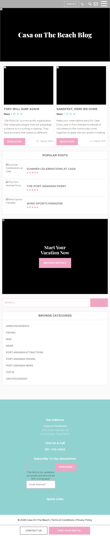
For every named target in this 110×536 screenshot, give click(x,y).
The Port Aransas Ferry (46, 186)
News (9, 345)
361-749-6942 (55, 449)
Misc (9, 339)
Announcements (17, 326)
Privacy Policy (84, 520)
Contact (71, 4)
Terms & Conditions (62, 520)
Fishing (11, 332)
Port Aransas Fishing (20, 359)
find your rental (69, 530)
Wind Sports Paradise (45, 203)
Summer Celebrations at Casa (51, 168)
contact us (34, 530)
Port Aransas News (19, 365)
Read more (14, 141)
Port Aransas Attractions (24, 352)
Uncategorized (16, 378)
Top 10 (10, 372)
